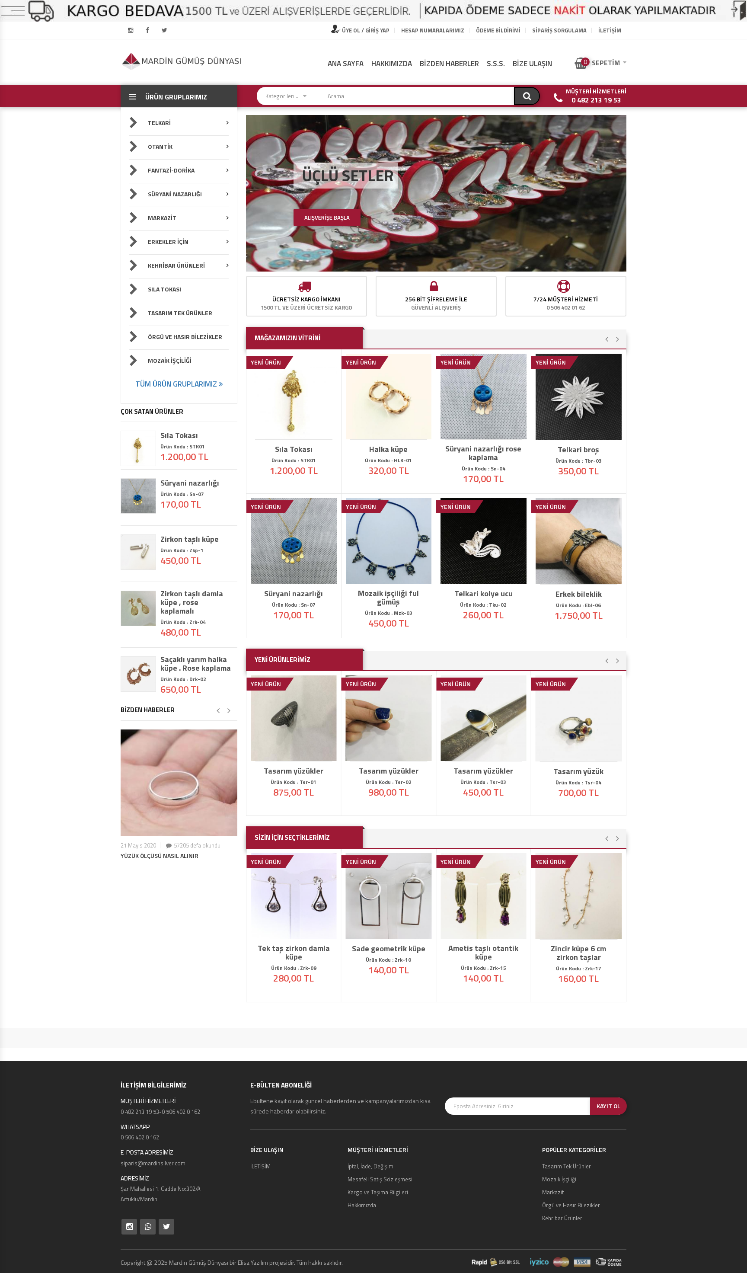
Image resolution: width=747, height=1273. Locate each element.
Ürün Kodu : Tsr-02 (389, 782)
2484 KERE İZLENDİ (296, 931)
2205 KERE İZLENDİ (391, 753)
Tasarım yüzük (578, 771)
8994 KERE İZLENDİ (296, 576)
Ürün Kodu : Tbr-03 (578, 461)
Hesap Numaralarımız (432, 30)
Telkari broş (578, 449)
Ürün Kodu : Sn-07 (182, 494)
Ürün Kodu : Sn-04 (483, 468)
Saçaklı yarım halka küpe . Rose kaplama (195, 663)
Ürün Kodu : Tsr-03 (483, 782)
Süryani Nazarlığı (174, 193)
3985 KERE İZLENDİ (391, 576)
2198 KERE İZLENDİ (296, 753)
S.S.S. (496, 63)
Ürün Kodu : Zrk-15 (483, 968)
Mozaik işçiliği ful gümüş (388, 597)
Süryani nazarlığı (189, 483)
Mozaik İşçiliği (169, 360)
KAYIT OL (608, 1105)
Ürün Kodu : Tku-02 (483, 605)
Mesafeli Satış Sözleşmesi (380, 1179)
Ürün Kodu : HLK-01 (388, 460)
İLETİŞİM (609, 30)
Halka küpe (388, 449)
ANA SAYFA (346, 63)
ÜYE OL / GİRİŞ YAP (365, 30)
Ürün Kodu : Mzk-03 (388, 613)
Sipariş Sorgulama (559, 30)
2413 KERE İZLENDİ (391, 931)
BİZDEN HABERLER (449, 63)
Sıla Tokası (164, 289)
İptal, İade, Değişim (370, 1166)
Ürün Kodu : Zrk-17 (578, 968)
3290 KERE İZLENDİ (391, 431)
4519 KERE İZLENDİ (486, 431)
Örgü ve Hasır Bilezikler (184, 336)
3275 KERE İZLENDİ (486, 576)
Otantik (159, 146)
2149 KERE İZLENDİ (581, 753)
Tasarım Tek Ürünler (179, 312)
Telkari (159, 122)
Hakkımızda (362, 1205)
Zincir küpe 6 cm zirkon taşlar (578, 953)
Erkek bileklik (578, 594)
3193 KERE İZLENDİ (581, 432)
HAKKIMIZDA (391, 63)
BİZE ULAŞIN (532, 63)
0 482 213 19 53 (596, 100)
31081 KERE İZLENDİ (296, 431)
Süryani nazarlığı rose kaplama (483, 453)
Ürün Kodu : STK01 (182, 446)
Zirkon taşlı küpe (189, 539)
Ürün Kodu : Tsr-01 (293, 782)
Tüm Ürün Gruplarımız (177, 384)
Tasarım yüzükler (293, 771)
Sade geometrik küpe (388, 948)
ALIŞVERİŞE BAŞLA (327, 217)
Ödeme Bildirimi (498, 30)
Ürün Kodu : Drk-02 (183, 679)
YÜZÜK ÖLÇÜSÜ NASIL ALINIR (159, 855)
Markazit (161, 217)
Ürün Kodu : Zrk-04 (183, 622)
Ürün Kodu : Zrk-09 (293, 968)
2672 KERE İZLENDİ (486, 931)
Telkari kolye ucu (483, 593)
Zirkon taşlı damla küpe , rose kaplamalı (191, 602)
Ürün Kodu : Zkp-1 (182, 550)
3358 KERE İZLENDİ (581, 576)
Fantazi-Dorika (171, 170)
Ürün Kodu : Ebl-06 (578, 605)
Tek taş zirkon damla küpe (294, 952)
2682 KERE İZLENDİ (581, 931)
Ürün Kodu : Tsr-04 (578, 782)
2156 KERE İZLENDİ (486, 753)
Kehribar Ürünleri (176, 265)
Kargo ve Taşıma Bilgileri (378, 1192)
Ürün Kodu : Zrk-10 (388, 960)
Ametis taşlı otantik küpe (483, 952)
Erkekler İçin (167, 241)
